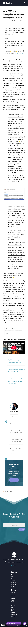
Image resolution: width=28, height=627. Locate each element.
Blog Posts (14, 20)
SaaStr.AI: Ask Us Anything (13, 623)
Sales (22, 20)
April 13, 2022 (20, 53)
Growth (19, 20)
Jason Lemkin (7, 20)
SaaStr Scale (12, 601)
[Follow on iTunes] (23, 622)
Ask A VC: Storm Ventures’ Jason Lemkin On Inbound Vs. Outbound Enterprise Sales (16, 381)
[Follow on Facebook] (5, 622)
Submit (21, 529)
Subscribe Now (14, 480)
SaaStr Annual (13, 592)
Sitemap (13, 616)
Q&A (12, 576)
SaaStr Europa (13, 598)
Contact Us (14, 614)
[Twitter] (14, 416)
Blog (12, 578)
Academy (13, 584)
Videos (13, 580)
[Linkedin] (12, 416)
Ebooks (13, 586)
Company (13, 612)
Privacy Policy (14, 565)
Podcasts (13, 582)
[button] (3, 625)
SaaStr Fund (12, 609)
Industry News (8, 491)
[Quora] (16, 416)
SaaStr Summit (13, 595)
